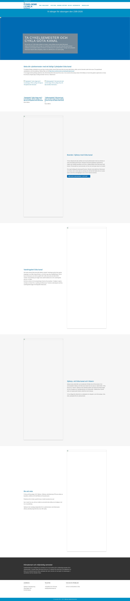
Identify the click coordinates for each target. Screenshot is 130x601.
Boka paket (45, 5)
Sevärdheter (76, 5)
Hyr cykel (53, 5)
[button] (102, 1)
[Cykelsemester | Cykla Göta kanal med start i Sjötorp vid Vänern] (30, 5)
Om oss (70, 5)
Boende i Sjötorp (62, 5)
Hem (40, 5)
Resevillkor (85, 5)
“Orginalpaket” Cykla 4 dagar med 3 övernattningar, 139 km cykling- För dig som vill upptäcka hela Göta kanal (33, 99)
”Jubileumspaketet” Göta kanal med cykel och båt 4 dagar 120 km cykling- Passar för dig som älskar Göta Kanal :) (54, 99)
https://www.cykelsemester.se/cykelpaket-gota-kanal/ (61, 71)
